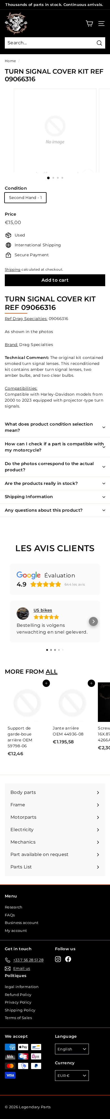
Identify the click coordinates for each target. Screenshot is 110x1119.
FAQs (10, 915)
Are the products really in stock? (41, 483)
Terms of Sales (18, 1017)
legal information (22, 986)
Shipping (13, 269)
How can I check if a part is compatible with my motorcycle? (54, 447)
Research (14, 907)
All (52, 671)
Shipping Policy (20, 1010)
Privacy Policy (18, 1002)
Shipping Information (29, 496)
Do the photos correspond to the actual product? (49, 467)
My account (16, 930)
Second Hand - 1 (25, 197)
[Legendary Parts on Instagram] (58, 959)
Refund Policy (18, 994)
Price (10, 214)
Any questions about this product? (44, 510)
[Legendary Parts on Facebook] (68, 959)
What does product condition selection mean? (49, 427)
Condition (16, 188)
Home (10, 61)
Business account (22, 922)
